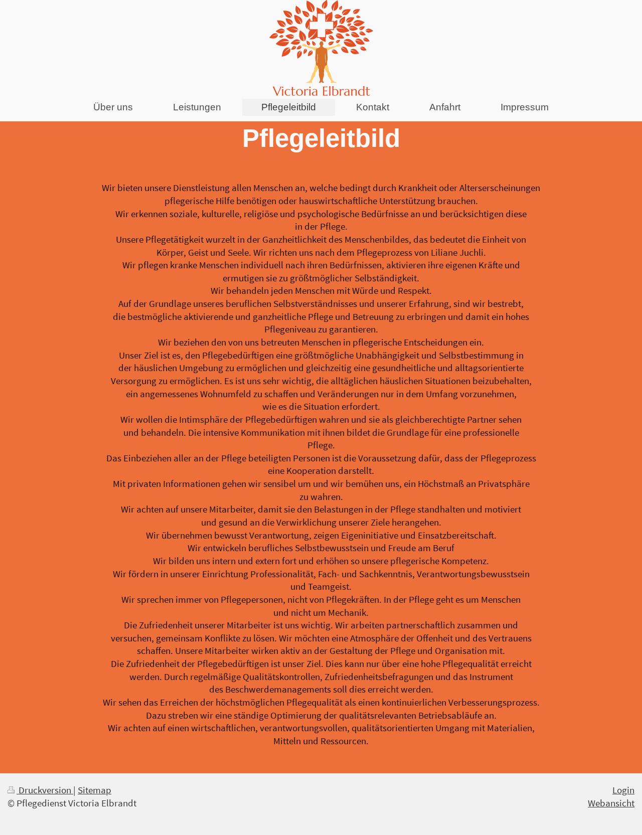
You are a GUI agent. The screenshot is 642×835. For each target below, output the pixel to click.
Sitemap (94, 790)
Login (623, 790)
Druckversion (45, 790)
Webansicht (611, 803)
